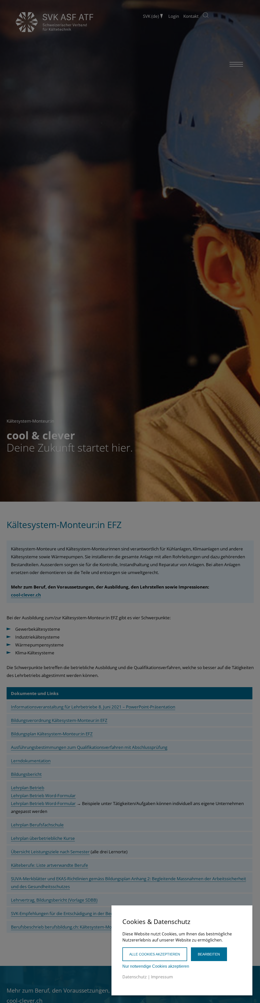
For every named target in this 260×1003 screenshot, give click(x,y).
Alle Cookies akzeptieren (154, 954)
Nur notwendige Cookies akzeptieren (155, 966)
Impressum (162, 977)
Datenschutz (134, 977)
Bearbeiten (209, 954)
